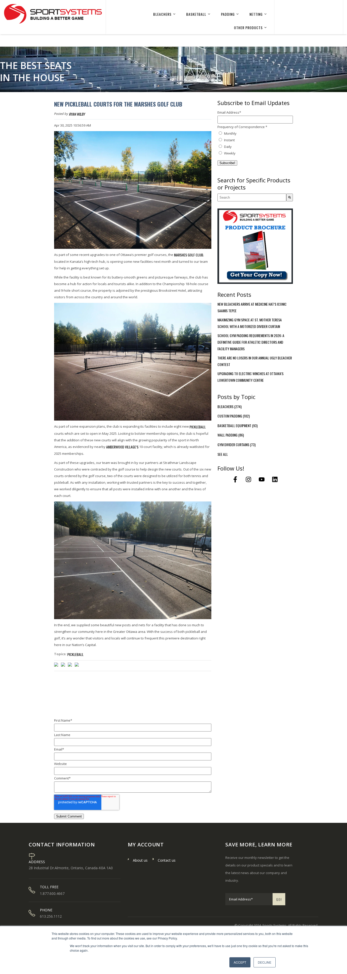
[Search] (289, 197)
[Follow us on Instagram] (248, 479)
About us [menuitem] (140, 860)
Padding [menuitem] (228, 14)
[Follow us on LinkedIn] (275, 479)
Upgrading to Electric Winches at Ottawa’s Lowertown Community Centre (250, 377)
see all (222, 454)
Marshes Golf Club (188, 254)
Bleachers (229, 406)
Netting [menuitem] (256, 14)
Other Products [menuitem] (248, 27)
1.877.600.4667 (52, 893)
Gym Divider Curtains (236, 444)
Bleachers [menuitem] (162, 14)
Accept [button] (240, 962)
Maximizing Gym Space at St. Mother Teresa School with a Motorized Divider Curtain (249, 323)
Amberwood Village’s (122, 446)
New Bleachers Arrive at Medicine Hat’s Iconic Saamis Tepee (252, 307)
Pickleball (75, 654)
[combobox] (251, 197)
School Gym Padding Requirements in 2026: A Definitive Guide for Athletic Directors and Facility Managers (250, 342)
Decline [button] (264, 962)
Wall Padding (230, 435)
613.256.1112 (51, 916)
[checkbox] (255, 143)
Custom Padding (233, 416)
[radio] (255, 133)
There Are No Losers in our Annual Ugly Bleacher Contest (254, 361)
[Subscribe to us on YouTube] (262, 479)
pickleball (198, 426)
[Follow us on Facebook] (235, 479)
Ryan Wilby (77, 114)
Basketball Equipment (237, 425)
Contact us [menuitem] (167, 860)
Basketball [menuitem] (196, 14)
